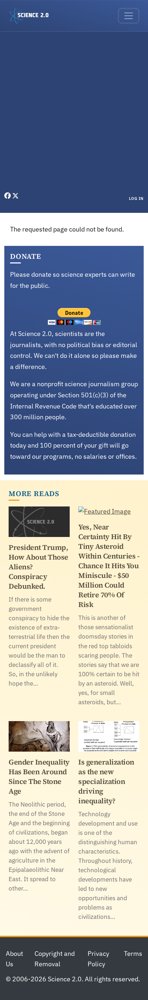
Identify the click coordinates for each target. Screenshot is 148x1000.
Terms (133, 953)
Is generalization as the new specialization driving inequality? (106, 781)
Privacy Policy (98, 958)
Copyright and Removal (54, 958)
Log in (136, 198)
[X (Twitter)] (15, 196)
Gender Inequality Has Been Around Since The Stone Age (39, 776)
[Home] (32, 15)
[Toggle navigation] (128, 16)
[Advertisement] (74, 113)
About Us (14, 958)
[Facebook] (8, 196)
